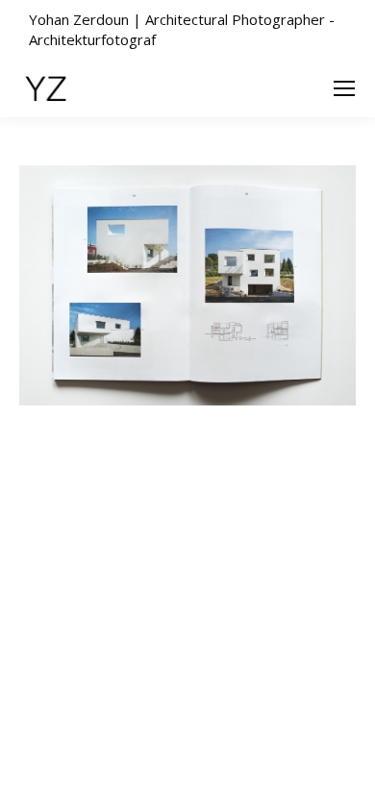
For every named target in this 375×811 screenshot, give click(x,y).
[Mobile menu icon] (344, 88)
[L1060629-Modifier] (187, 285)
